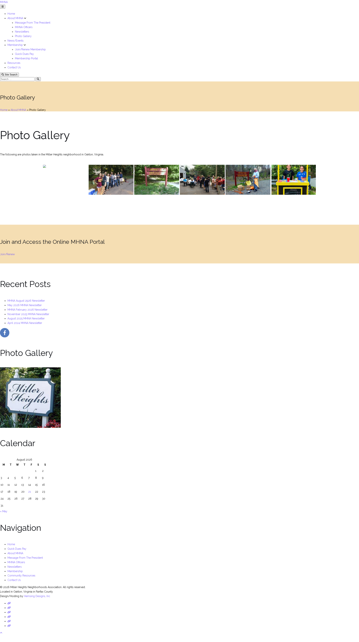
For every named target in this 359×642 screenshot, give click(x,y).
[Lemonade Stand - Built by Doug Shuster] (293, 180)
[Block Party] (111, 180)
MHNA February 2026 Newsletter (27, 309)
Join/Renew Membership (30, 49)
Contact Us (14, 67)
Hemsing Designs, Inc (37, 596)
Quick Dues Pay (24, 53)
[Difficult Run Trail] (156, 180)
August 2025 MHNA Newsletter (26, 318)
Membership (15, 44)
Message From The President (32, 22)
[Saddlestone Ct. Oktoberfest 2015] (202, 180)
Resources (13, 62)
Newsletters (22, 31)
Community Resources (21, 575)
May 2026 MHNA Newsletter (24, 305)
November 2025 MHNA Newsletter (28, 314)
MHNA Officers (24, 27)
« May (3, 511)
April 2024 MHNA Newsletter (24, 322)
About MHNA (15, 18)
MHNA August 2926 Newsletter (26, 300)
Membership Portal (26, 58)
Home (11, 13)
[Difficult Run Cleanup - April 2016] (247, 180)
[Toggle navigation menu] (2, 7)
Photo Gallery (23, 36)
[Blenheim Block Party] (65, 180)
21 (29, 491)
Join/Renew (7, 254)
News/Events (15, 40)
